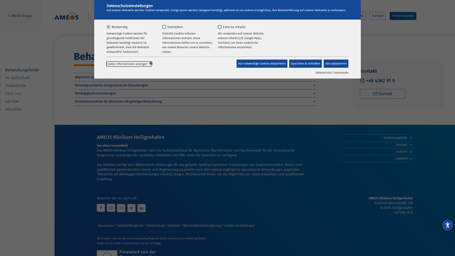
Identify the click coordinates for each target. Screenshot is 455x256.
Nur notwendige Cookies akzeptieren (262, 63)
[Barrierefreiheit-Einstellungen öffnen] (447, 225)
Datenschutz (323, 72)
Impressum (341, 72)
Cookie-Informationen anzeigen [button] (127, 64)
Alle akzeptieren (336, 63)
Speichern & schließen (305, 63)
